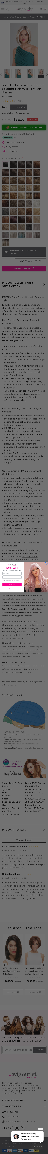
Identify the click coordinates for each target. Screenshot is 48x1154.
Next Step (12, 584)
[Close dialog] (46, 563)
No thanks (12, 588)
